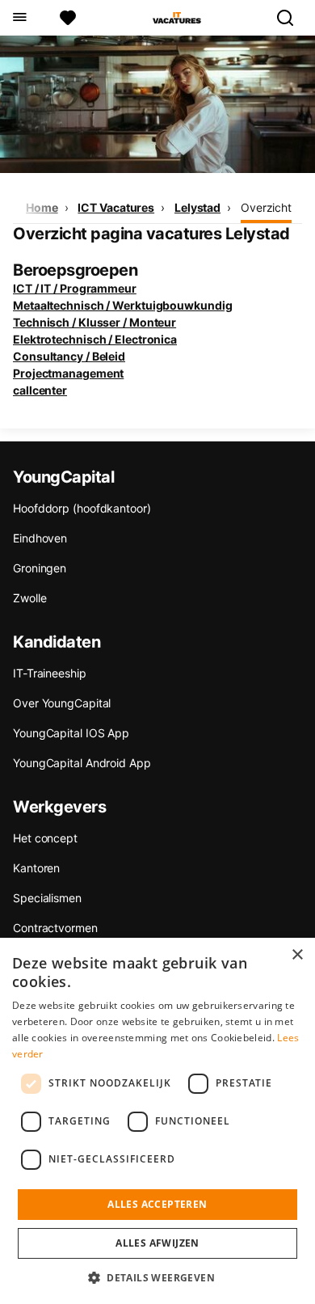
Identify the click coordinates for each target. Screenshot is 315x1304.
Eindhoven (40, 538)
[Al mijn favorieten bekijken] (68, 18)
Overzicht (266, 207)
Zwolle (29, 598)
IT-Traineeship (49, 673)
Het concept (45, 838)
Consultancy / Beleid (69, 356)
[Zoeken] (291, 18)
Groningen (39, 568)
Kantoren (36, 868)
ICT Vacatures (116, 207)
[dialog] (157, 1121)
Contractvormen (55, 928)
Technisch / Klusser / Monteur (94, 322)
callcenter (40, 390)
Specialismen (47, 898)
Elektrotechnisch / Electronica (95, 339)
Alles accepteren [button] (157, 1204)
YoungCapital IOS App (71, 733)
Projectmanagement (68, 373)
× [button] (297, 955)
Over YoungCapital (62, 703)
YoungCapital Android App (82, 763)
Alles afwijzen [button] (158, 1243)
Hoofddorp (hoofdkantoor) (82, 508)
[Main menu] (19, 18)
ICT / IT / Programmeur (74, 288)
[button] (157, 1277)
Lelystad (197, 207)
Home (42, 207)
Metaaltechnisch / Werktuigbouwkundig (122, 305)
